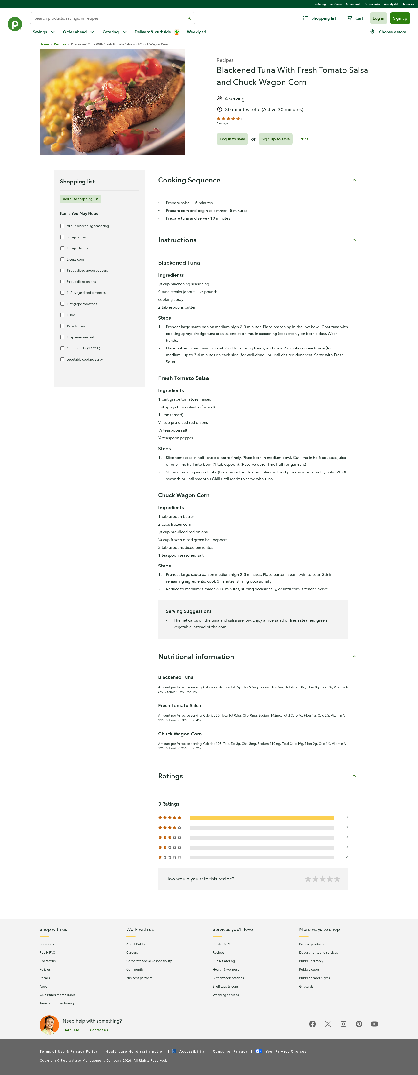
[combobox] (109, 18)
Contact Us (99, 1030)
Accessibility (191, 1051)
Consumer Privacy (230, 1051)
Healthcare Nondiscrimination (135, 1051)
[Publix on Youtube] (374, 1026)
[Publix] (15, 25)
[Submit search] (189, 18)
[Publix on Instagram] (343, 1026)
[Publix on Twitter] (328, 1026)
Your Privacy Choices (285, 1051)
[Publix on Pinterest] (359, 1026)
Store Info (71, 1030)
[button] (378, 18)
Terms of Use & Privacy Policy (69, 1051)
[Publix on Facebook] (312, 1026)
